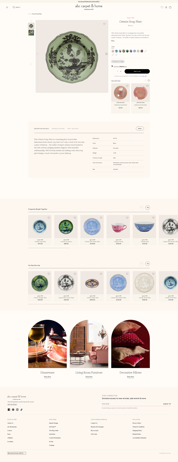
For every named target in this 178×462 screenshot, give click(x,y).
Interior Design (53, 423)
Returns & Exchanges (97, 427)
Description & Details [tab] (41, 128)
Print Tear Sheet (73, 128)
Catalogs (51, 445)
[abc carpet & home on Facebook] (9, 409)
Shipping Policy (137, 430)
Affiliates (10, 438)
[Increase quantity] (120, 71)
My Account (94, 430)
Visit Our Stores (12, 404)
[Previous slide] (31, 21)
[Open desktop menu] (7, 7)
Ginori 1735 (130, 18)
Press (8, 434)
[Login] (166, 7)
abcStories (52, 434)
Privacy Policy (137, 423)
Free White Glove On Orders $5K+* (89, 1)
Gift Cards (94, 434)
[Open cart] (170, 7)
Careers (9, 430)
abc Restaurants (12, 427)
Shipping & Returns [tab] (58, 128)
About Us (10, 423)
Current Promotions (55, 438)
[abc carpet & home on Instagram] (17, 409)
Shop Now (47, 377)
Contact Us (94, 423)
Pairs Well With (115, 80)
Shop (29, 14)
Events (51, 441)
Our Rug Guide (53, 430)
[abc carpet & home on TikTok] (21, 409)
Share (140, 128)
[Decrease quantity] (114, 71)
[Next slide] (31, 64)
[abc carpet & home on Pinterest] (13, 409)
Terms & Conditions (138, 427)
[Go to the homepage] (89, 9)
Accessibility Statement (139, 438)
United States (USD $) (16, 453)
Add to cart (137, 71)
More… (113, 40)
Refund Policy (137, 434)
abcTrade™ (52, 427)
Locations (10, 441)
